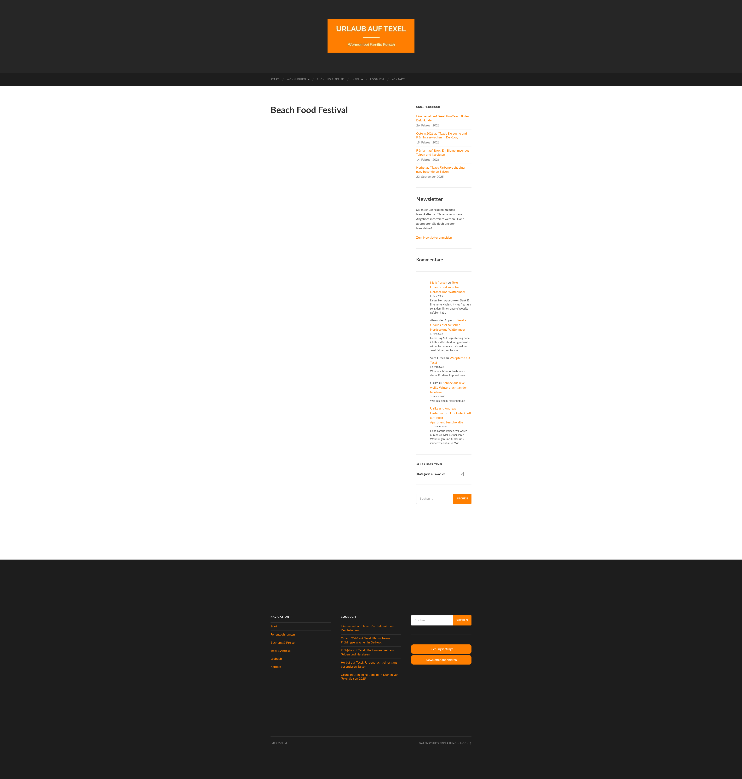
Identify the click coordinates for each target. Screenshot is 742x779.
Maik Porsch (438, 282)
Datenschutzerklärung (438, 743)
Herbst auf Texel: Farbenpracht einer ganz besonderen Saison (440, 169)
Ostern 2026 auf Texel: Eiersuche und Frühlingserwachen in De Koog (441, 135)
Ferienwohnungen (283, 634)
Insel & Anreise (280, 650)
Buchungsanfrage (441, 649)
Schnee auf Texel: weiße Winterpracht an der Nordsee (448, 387)
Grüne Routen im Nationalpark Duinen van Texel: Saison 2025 (369, 676)
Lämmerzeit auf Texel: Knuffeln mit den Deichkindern (442, 118)
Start (275, 79)
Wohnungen (296, 79)
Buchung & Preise (330, 79)
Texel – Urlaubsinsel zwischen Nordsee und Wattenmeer (447, 287)
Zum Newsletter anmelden (434, 237)
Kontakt (398, 79)
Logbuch (377, 79)
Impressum (279, 743)
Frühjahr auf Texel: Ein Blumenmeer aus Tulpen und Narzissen (442, 152)
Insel (356, 79)
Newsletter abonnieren (441, 659)
